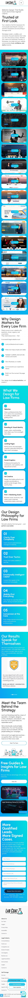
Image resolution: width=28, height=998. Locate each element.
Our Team (3, 921)
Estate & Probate (5, 949)
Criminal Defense (5, 940)
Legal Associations (5, 958)
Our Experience (5, 981)
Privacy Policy (4, 927)
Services (3, 975)
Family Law (4, 943)
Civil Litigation (4, 952)
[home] (11, 3)
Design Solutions (5, 978)
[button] (21, 3)
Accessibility (4, 930)
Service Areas (4, 961)
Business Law (4, 955)
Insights (3, 924)
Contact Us (4, 933)
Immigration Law (5, 946)
